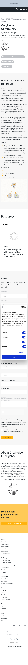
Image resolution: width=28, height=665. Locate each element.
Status (2, 620)
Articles (5, 224)
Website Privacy (10, 634)
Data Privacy (21, 632)
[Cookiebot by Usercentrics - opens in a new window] (20, 307)
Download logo (5, 597)
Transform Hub (8, 18)
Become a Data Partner (7, 583)
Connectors (4, 581)
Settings (21, 352)
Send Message (7, 437)
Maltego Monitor (5, 546)
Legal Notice (8, 630)
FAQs (2, 613)
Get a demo (4, 570)
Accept (14, 357)
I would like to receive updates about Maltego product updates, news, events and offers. (14, 430)
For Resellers (4, 615)
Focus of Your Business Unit (8, 380)
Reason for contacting (7, 371)
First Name (4, 291)
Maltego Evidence (5, 549)
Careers (3, 592)
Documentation (5, 567)
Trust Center (4, 618)
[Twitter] (3, 625)
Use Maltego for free (6, 562)
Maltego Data (4, 551)
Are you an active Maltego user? (9, 363)
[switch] (24, 337)
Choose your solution (14, 523)
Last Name (4, 300)
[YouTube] (14, 625)
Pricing (2, 539)
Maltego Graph (4, 541)
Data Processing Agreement (10, 632)
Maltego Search (5, 544)
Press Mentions (5, 595)
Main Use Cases (5, 388)
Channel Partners (5, 553)
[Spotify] (19, 625)
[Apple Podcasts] (25, 625)
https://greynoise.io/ (20, 479)
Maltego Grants (5, 611)
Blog (2, 606)
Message (13, 399)
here (11, 139)
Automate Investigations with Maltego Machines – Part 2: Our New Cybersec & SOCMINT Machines (13, 253)
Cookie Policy (18, 634)
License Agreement (18, 630)
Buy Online (3, 572)
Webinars (3, 608)
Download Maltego (5, 560)
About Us (3, 590)
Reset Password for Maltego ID (9, 565)
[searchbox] (5, 392)
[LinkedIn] (8, 625)
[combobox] (14, 392)
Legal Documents (5, 599)
